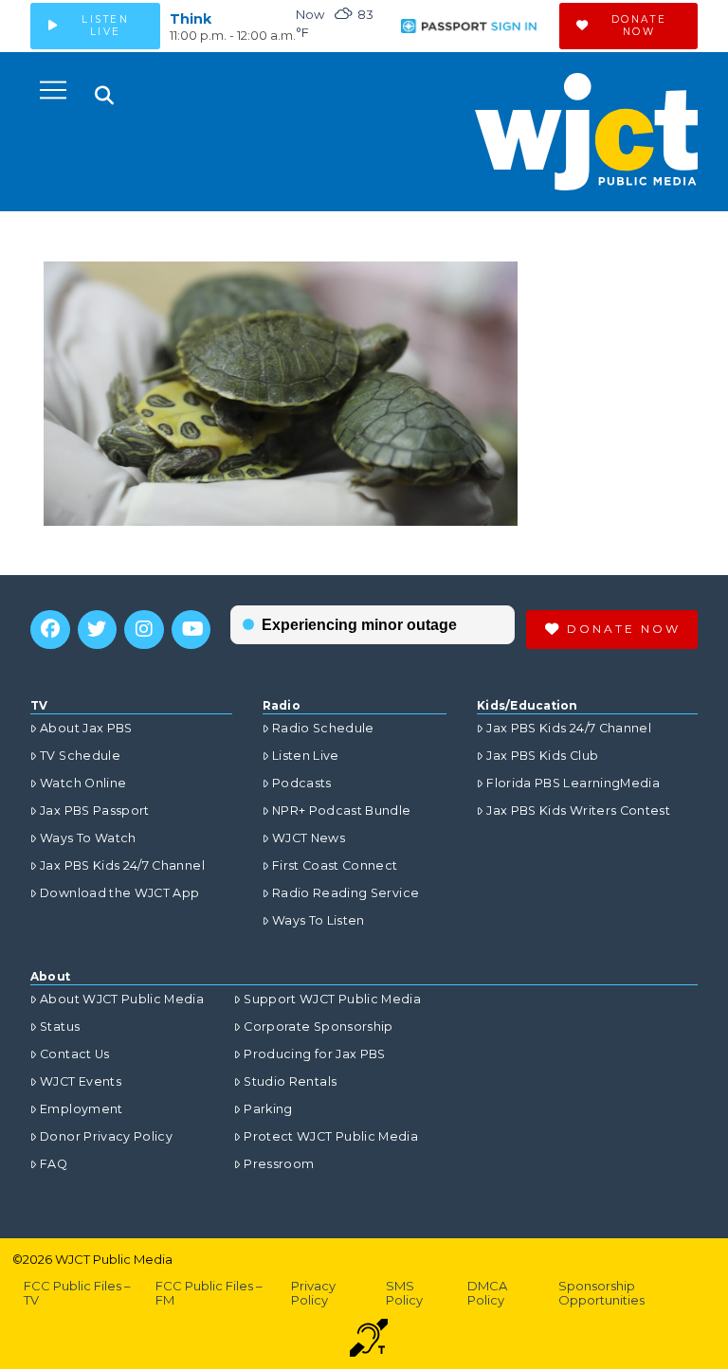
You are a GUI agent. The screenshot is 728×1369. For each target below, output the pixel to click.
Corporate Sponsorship (318, 1026)
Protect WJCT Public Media (331, 1136)
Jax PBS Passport (95, 810)
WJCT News (308, 838)
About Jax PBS (86, 728)
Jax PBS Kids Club (542, 755)
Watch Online (83, 783)
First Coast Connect (335, 865)
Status (60, 1026)
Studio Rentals (290, 1081)
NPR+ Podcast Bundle (341, 810)
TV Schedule (80, 755)
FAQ (53, 1164)
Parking (268, 1109)
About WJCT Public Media (122, 999)
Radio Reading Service (345, 893)
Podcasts (302, 783)
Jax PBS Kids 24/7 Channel (122, 865)
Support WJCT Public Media (332, 999)
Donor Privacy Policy (106, 1136)
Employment (81, 1109)
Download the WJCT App (119, 893)
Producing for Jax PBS (314, 1054)
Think (190, 18)
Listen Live (305, 755)
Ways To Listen (318, 920)
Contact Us (75, 1054)
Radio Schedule (323, 728)
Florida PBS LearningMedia (573, 783)
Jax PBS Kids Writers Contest (578, 810)
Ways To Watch (88, 838)
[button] (53, 90)
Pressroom (279, 1164)
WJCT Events (80, 1081)
